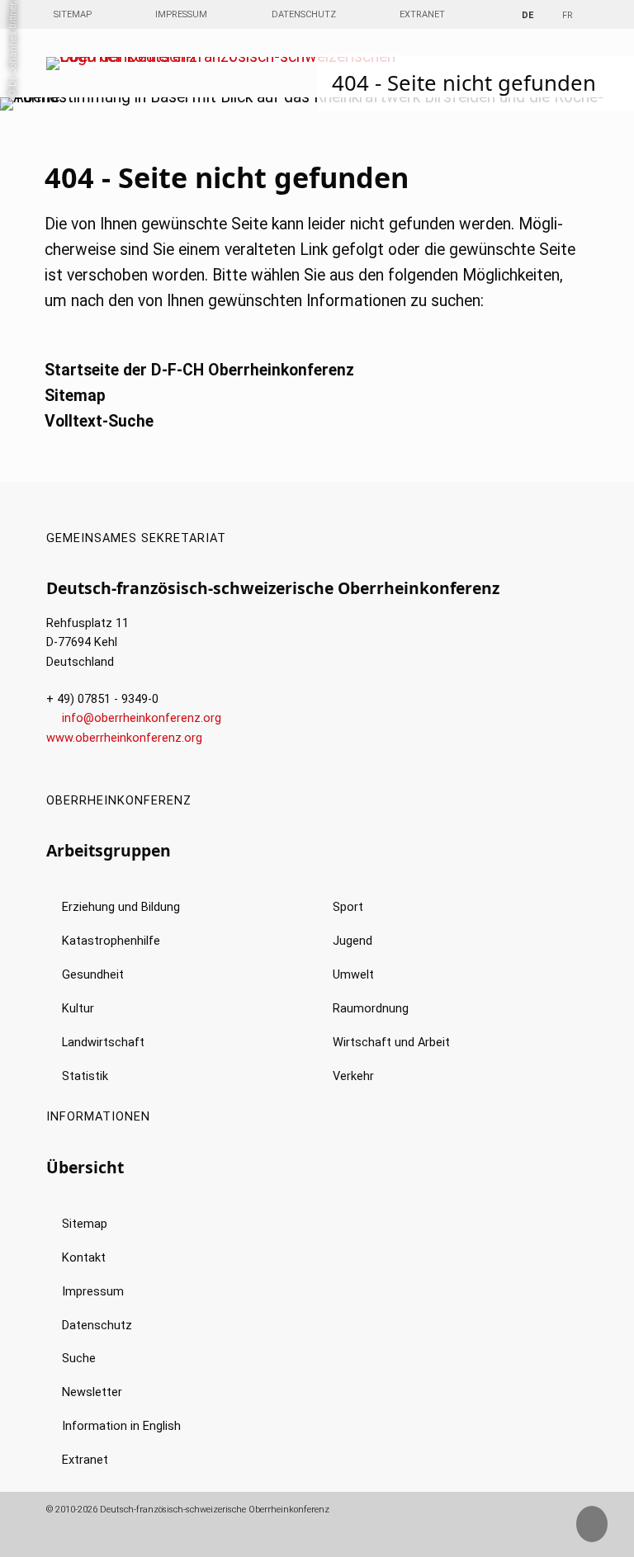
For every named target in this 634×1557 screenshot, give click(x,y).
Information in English (121, 1426)
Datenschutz (304, 14)
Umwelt (353, 975)
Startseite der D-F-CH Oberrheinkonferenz (199, 370)
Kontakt (84, 1258)
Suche (79, 1359)
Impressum (181, 14)
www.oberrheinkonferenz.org (124, 738)
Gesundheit (93, 975)
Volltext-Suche (99, 421)
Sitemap (73, 14)
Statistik (85, 1076)
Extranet (422, 14)
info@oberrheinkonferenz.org (141, 718)
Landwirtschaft (103, 1043)
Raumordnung (371, 1009)
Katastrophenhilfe (111, 941)
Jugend (352, 941)
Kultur (78, 1009)
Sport (348, 907)
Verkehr (353, 1076)
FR (567, 15)
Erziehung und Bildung (121, 907)
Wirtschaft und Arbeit (391, 1043)
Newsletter (92, 1392)
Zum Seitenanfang (605, 1531)
